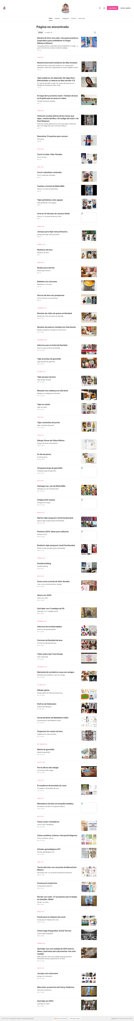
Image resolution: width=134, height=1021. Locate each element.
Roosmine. (40, 139)
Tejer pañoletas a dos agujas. (47, 203)
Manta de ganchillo (45, 749)
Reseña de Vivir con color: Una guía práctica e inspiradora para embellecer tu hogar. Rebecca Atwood (57, 40)
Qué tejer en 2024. (43, 1004)
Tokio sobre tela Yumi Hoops (50, 654)
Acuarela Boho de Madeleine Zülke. (49, 720)
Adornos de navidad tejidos (49, 626)
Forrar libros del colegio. (45, 770)
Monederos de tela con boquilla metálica (55, 804)
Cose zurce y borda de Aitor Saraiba (53, 581)
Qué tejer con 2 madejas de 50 (50, 608)
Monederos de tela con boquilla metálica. (51, 806)
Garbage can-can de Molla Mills (51, 486)
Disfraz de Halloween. (44, 707)
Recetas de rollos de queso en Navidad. (50, 316)
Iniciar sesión (125, 8)
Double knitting (44, 563)
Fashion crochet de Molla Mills (50, 186)
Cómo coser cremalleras (48, 822)
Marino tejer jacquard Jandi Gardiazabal (55, 518)
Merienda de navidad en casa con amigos (55, 672)
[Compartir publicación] (104, 8)
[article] (67, 45)
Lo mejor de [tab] (48, 32)
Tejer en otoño (43, 404)
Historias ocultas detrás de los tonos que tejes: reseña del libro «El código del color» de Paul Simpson (57, 118)
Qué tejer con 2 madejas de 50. (47, 611)
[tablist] (45, 32)
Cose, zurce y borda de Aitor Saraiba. (49, 584)
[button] (51, 18)
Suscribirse (112, 8)
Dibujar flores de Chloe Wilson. (47, 443)
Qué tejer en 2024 (45, 1001)
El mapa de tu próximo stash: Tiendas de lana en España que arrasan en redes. (57, 97)
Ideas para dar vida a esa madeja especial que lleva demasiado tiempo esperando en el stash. (54, 958)
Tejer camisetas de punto (48, 422)
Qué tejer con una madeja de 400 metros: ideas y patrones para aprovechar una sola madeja (56, 951)
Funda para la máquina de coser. (48, 920)
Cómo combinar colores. (45, 838)
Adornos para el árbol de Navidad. (52, 345)
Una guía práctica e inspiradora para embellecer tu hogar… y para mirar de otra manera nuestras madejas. (57, 47)
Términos (18, 1018)
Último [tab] (40, 32)
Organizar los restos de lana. (47, 734)
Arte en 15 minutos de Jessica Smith (53, 213)
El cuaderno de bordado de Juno (51, 785)
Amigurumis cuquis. (46, 500)
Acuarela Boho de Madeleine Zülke (52, 718)
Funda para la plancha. (47, 883)
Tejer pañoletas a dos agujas (50, 200)
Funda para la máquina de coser (51, 917)
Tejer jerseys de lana (46, 377)
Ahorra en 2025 (44, 595)
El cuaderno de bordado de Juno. (48, 788)
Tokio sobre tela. (42, 657)
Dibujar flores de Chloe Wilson (51, 440)
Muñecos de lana (44, 250)
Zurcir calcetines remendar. (49, 172)
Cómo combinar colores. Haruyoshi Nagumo (57, 835)
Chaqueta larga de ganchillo (49, 468)
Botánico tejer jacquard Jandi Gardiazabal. (51, 548)
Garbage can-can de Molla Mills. (48, 489)
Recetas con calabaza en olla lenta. (48, 393)
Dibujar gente (43, 690)
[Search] (100, 8)
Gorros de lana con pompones (50, 295)
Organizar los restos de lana (50, 731)
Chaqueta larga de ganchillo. (46, 471)
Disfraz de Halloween (46, 704)
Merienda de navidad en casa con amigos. (51, 675)
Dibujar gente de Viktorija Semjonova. (50, 693)
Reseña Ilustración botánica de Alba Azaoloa (57, 63)
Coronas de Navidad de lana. (50, 640)
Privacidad (12, 1018)
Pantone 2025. (42, 534)
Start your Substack (61, 1018)
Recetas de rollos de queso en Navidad (54, 313)
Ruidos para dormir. (46, 268)
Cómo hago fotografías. (45, 933)
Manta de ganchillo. (44, 752)
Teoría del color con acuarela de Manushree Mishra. (57, 868)
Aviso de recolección (28, 1018)
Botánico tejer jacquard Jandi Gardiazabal (56, 545)
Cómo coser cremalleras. (45, 824)
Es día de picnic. (42, 457)
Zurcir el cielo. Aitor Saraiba (49, 154)
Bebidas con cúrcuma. (44, 284)
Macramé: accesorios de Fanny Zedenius (55, 987)
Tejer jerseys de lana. (44, 380)
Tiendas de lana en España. (46, 101)
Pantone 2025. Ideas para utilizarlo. (53, 531)
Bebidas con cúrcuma (47, 281)
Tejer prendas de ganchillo (49, 359)
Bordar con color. (43, 902)
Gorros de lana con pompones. (47, 298)
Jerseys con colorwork (47, 973)
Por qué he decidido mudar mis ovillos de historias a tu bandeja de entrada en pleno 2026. (55, 84)
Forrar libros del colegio (48, 767)
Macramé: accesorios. (44, 990)
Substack (113, 1018)
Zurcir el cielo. (42, 157)
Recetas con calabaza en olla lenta (52, 391)
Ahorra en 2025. (42, 598)
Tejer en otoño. (42, 407)
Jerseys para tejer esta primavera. (52, 232)
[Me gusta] (38, 72)
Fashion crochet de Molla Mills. (47, 189)
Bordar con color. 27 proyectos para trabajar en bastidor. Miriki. (57, 898)
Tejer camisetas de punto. (45, 425)
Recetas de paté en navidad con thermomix (56, 327)
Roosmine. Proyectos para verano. (52, 136)
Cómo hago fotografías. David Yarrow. (54, 931)
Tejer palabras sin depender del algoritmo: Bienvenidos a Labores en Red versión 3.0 (56, 79)
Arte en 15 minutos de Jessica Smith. (49, 216)
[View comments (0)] (52, 53)
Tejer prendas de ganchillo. (46, 362)
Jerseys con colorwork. (44, 976)
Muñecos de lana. (43, 252)
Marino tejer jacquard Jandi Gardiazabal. (50, 521)
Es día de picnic (44, 454)
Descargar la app (75, 1018)
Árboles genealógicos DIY (49, 849)
